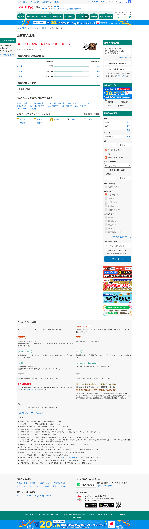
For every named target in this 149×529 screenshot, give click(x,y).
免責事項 (91, 514)
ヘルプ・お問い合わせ (117, 514)
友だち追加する (87, 484)
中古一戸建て (69, 16)
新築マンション (33, 16)
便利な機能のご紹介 (104, 485)
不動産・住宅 (22, 483)
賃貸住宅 (21, 16)
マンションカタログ (24, 495)
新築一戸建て (58, 16)
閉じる (63, 39)
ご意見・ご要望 (101, 514)
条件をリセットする (125, 57)
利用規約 (64, 514)
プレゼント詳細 (33, 390)
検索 (129, 1)
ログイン (44, 9)
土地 (86, 16)
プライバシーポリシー (32, 514)
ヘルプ (102, 2)
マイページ (120, 76)
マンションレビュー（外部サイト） (70, 458)
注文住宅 (80, 16)
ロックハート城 (122, 2)
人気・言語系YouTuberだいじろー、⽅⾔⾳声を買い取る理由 (38, 2)
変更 (128, 122)
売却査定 (93, 16)
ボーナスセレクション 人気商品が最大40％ (66, 9)
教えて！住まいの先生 (43, 495)
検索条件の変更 (110, 113)
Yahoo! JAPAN (93, 2)
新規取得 (57, 6)
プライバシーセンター (50, 514)
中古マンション (45, 16)
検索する (119, 259)
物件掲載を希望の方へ (77, 514)
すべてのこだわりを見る (122, 237)
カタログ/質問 (105, 16)
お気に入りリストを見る (83, 39)
